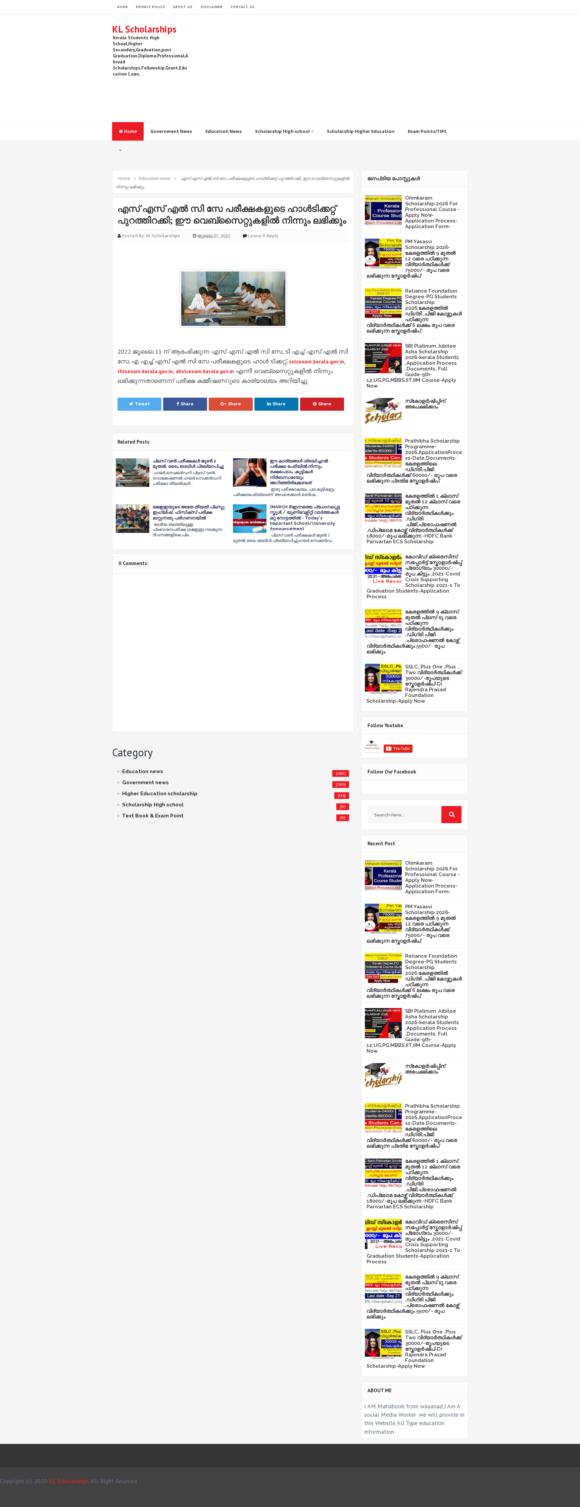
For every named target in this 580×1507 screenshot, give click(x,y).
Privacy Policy (150, 7)
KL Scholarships (144, 29)
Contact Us (243, 7)
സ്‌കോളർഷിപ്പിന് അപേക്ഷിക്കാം (425, 404)
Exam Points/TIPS (427, 131)
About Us (183, 7)
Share (187, 403)
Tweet (142, 403)
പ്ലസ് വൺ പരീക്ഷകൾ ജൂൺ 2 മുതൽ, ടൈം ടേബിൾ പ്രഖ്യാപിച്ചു (188, 463)
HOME (122, 7)
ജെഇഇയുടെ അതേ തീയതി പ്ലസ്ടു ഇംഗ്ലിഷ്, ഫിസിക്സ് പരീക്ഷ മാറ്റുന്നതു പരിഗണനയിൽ (189, 512)
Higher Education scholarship (159, 794)
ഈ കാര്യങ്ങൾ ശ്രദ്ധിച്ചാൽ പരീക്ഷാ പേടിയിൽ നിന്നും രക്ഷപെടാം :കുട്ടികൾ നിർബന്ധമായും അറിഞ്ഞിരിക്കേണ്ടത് (299, 471)
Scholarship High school (283, 131)
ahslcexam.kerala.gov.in (205, 371)
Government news (145, 783)
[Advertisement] (346, 68)
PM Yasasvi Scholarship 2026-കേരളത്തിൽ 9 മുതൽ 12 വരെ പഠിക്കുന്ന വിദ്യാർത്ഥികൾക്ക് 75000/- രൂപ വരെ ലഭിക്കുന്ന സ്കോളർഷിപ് (411, 259)
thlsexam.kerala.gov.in (145, 371)
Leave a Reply (263, 235)
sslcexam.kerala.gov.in (316, 361)
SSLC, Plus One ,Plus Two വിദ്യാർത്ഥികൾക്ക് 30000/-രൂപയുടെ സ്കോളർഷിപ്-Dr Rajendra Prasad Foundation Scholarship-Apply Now (414, 684)
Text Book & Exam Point (153, 816)
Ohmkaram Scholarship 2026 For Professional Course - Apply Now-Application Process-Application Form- (432, 212)
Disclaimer (212, 7)
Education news (142, 771)
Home (130, 131)
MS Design (361, 1499)
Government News (171, 131)
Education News (223, 131)
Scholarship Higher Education (360, 131)
